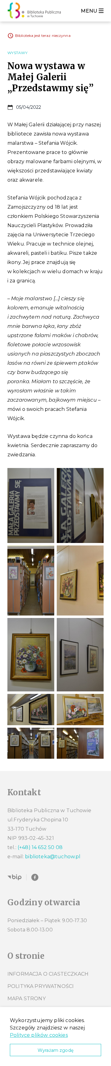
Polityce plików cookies (39, 1035)
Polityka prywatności (40, 986)
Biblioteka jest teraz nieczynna (43, 35)
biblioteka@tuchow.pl (52, 856)
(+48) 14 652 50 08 (40, 847)
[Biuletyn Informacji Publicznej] (14, 877)
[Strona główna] (35, 11)
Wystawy (17, 52)
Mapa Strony (26, 998)
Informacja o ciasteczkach (47, 974)
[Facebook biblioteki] (35, 877)
